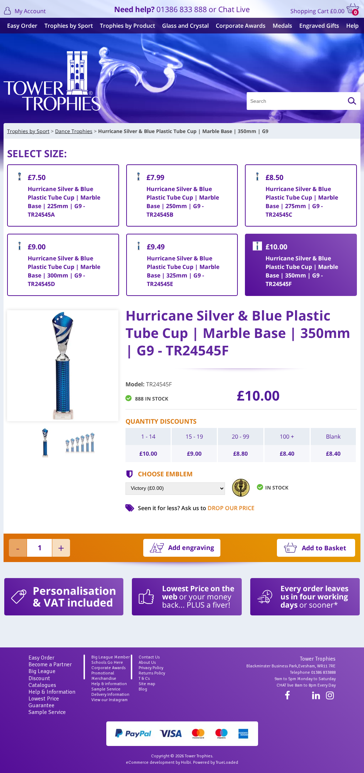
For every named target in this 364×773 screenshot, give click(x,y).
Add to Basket (324, 548)
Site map (147, 684)
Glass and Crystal (185, 26)
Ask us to (218, 508)
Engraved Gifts (319, 26)
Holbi (186, 762)
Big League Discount (41, 675)
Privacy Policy (151, 668)
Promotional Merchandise (103, 676)
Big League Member (110, 657)
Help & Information (51, 691)
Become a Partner (50, 664)
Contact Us (149, 657)
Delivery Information (110, 694)
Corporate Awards (241, 26)
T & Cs (144, 678)
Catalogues (42, 685)
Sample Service (47, 712)
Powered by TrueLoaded (215, 762)
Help (352, 26)
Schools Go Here (107, 662)
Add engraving (191, 547)
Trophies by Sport (68, 26)
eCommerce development (150, 762)
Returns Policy (152, 673)
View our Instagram (109, 700)
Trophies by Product (127, 26)
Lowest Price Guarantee (43, 702)
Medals (282, 26)
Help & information (109, 684)
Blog (143, 689)
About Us (147, 662)
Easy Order (22, 26)
